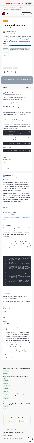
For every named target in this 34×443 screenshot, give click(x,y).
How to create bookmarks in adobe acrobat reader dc (16, 368)
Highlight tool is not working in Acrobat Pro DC (15, 386)
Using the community (8, 432)
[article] (17, 131)
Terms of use (17, 432)
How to (5, 68)
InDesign (21, 7)
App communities (12, 7)
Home (5, 7)
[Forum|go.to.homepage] (13, 3)
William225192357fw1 (10, 31)
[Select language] (22, 3)
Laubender (8, 92)
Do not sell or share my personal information (13, 438)
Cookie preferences (7, 435)
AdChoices (7, 441)
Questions (6, 9)
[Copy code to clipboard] (29, 132)
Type (10, 68)
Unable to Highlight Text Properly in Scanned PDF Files (17, 403)
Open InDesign (26, 14)
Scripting (15, 68)
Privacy (22, 432)
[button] (3, 3)
